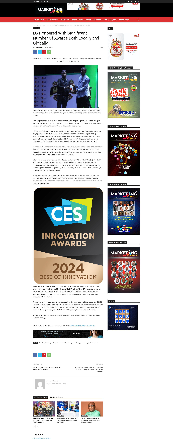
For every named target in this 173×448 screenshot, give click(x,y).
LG (65, 343)
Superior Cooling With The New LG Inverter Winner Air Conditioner (47, 368)
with (98, 343)
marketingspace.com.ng (81, 343)
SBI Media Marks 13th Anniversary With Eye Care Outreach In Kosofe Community (67, 420)
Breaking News (52, 20)
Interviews (65, 20)
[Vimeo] (131, 1)
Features (97, 20)
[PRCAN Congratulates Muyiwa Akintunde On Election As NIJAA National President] (92, 409)
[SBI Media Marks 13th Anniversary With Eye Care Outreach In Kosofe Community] (68, 409)
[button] (137, 20)
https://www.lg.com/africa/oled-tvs (82, 326)
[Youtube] (138, 1)
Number (92, 343)
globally (52, 343)
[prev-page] (34, 426)
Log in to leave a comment (41, 438)
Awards (41, 343)
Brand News (39, 20)
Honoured (59, 343)
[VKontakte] (135, 1)
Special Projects (110, 20)
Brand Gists (124, 20)
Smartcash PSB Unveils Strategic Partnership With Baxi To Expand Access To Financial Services (88, 369)
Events (88, 20)
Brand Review (77, 20)
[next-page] (37, 426)
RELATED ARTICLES (40, 397)
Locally (70, 343)
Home (35, 25)
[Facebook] (125, 1)
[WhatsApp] (49, 52)
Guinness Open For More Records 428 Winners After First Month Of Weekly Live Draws (43, 420)
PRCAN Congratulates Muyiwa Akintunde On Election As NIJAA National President (90, 420)
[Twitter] (128, 1)
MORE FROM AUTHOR (56, 397)
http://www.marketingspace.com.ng (56, 383)
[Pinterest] (44, 52)
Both (46, 343)
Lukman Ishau (39, 47)
